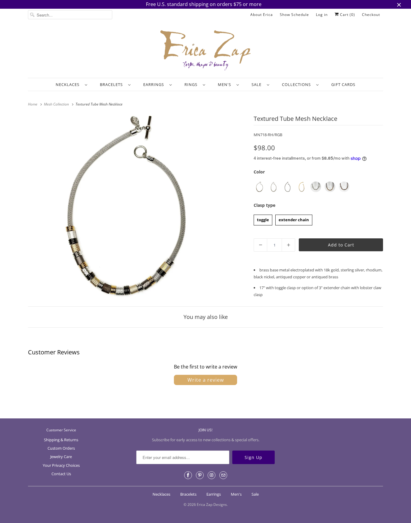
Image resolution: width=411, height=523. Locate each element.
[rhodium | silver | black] (315, 186)
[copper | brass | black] (344, 186)
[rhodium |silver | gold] (273, 186)
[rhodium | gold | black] (259, 186)
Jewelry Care (61, 456)
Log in (322, 14)
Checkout (371, 14)
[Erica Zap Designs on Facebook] (188, 475)
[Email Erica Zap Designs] (223, 475)
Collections (297, 84)
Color (259, 172)
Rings (192, 84)
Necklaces (69, 84)
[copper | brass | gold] (329, 186)
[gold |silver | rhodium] (301, 186)
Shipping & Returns (61, 439)
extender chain (293, 218)
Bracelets (112, 84)
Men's (225, 84)
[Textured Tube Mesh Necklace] (121, 206)
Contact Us (61, 473)
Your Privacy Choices (61, 465)
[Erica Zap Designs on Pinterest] (200, 475)
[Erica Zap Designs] (205, 51)
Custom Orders (61, 448)
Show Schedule (294, 14)
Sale (258, 84)
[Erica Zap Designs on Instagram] (211, 475)
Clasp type (264, 205)
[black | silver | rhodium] (287, 186)
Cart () (347, 14)
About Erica (261, 14)
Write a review (205, 380)
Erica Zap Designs (212, 504)
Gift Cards (343, 84)
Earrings (154, 84)
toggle (263, 218)
